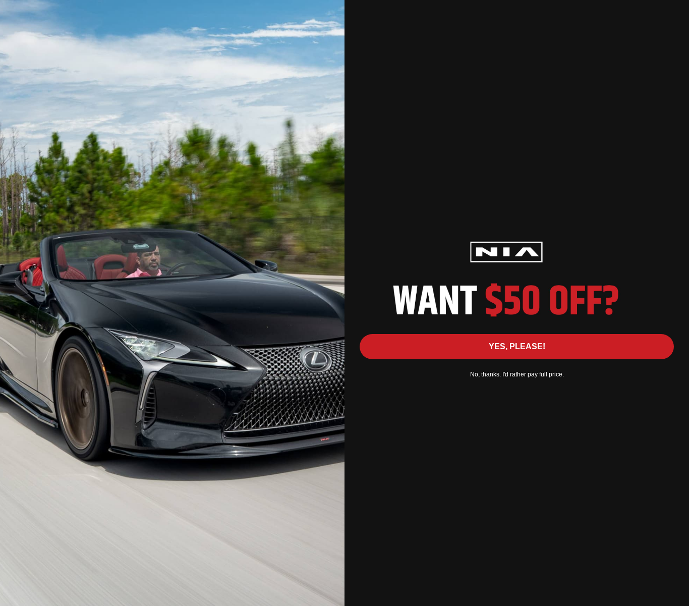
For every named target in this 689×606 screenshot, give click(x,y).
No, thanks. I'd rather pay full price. (517, 374)
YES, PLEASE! (517, 346)
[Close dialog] (676, 13)
